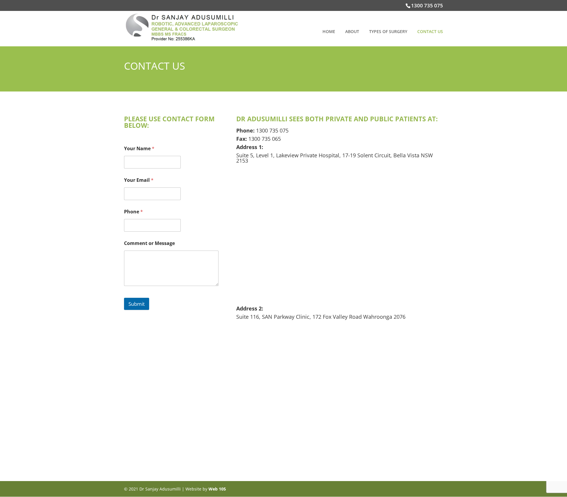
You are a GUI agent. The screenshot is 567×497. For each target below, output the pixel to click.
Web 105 (217, 489)
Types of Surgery (388, 32)
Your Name (139, 148)
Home (328, 32)
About (352, 32)
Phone (133, 212)
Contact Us (430, 32)
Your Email (139, 180)
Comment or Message (149, 243)
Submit (136, 303)
